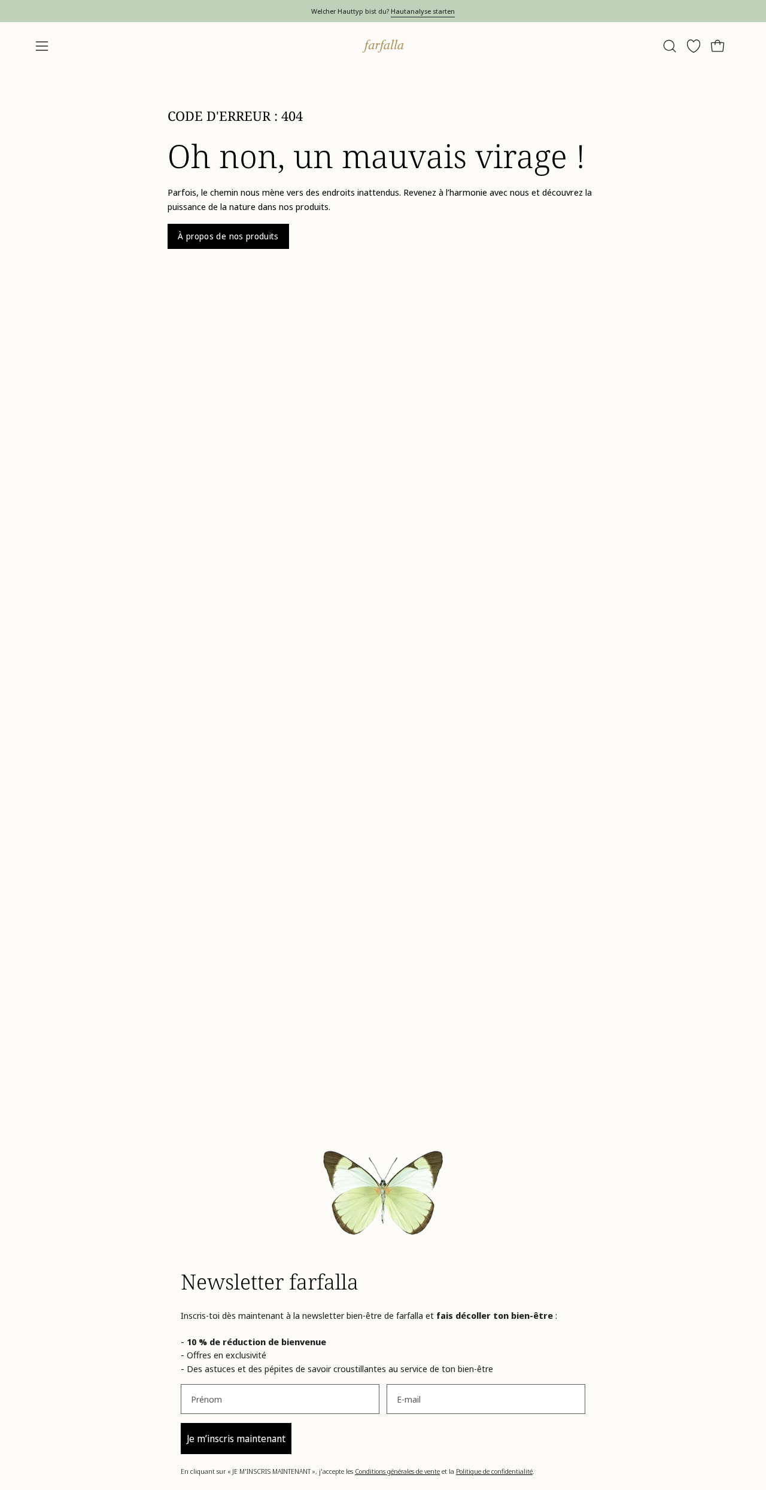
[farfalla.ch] (383, 46)
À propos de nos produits (228, 236)
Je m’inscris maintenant (236, 1438)
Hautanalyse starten (423, 11)
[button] (669, 46)
